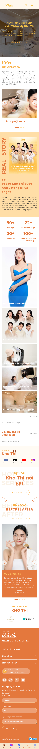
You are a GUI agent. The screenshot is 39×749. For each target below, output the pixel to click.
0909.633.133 (22, 672)
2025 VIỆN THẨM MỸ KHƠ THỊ (11, 739)
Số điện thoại (6, 706)
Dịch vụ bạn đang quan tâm (12, 717)
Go (18, 592)
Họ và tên (6, 696)
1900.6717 (12, 672)
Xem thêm (33, 417)
